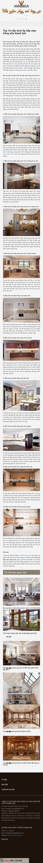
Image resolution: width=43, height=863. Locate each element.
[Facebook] (17, 19)
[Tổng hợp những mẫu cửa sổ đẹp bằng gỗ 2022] (21, 620)
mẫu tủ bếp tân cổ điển (10, 154)
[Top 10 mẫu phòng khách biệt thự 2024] (21, 716)
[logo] (21, 4)
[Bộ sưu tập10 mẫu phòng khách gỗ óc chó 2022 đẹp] (21, 592)
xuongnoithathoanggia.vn (15, 835)
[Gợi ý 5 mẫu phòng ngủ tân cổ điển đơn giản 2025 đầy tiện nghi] (21, 653)
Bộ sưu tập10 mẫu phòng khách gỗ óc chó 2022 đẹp (21, 608)
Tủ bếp (4, 779)
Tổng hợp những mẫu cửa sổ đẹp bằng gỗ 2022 (20, 633)
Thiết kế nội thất (8, 789)
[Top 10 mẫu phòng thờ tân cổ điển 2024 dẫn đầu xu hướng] (21, 748)
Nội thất (5, 784)
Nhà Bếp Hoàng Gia (24, 555)
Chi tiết (8, 605)
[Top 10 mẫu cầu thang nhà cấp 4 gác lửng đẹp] (21, 696)
